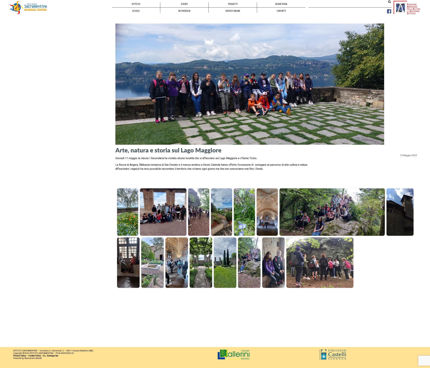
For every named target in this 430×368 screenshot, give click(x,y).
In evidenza (184, 11)
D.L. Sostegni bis (50, 356)
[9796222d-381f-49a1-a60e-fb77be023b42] (152, 262)
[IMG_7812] (319, 262)
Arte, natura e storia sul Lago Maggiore (168, 150)
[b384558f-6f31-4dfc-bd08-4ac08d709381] (201, 262)
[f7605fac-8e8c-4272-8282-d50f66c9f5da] (273, 262)
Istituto (136, 4)
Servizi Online (232, 11)
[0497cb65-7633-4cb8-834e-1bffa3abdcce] (221, 212)
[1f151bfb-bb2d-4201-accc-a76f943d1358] (127, 212)
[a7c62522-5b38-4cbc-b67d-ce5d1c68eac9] (176, 262)
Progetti (233, 4)
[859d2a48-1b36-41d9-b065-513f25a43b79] (244, 212)
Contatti (281, 11)
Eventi (184, 4)
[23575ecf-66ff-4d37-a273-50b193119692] (332, 212)
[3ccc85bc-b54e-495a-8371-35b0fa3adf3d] (163, 212)
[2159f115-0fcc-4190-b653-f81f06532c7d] (267, 212)
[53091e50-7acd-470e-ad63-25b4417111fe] (128, 262)
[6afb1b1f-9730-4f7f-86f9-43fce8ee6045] (198, 212)
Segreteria (281, 4)
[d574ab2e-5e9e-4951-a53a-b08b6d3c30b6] (225, 262)
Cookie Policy (34, 356)
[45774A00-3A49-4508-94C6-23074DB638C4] (400, 212)
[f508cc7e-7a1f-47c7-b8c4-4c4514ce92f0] (249, 262)
